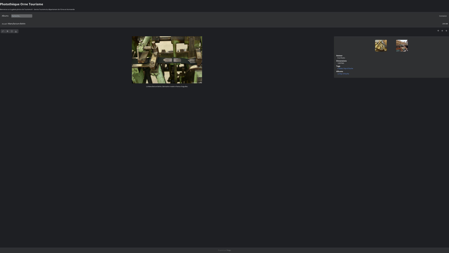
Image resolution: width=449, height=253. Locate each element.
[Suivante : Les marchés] (446, 30)
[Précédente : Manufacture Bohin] (442, 30)
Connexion (443, 16)
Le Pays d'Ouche (343, 74)
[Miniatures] (438, 30)
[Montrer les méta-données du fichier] (12, 31)
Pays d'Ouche (348, 68)
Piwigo (229, 250)
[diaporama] (8, 31)
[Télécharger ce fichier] (16, 31)
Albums (5, 16)
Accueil (4, 24)
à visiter (340, 68)
